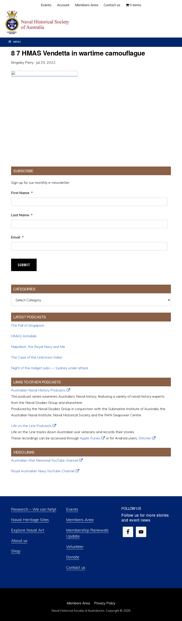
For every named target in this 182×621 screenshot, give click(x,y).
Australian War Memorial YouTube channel (44, 460)
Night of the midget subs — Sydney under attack (49, 368)
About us (19, 540)
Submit (24, 264)
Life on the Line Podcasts (31, 425)
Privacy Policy (104, 603)
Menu (17, 41)
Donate (72, 556)
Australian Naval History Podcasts (38, 390)
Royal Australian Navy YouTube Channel (43, 471)
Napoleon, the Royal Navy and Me (38, 346)
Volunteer (75, 546)
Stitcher (144, 438)
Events (72, 509)
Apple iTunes (90, 438)
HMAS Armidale (24, 336)
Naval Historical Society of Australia (37, 22)
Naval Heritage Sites (30, 519)
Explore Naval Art (27, 530)
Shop (15, 551)
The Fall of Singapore (27, 325)
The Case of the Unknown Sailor (36, 357)
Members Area (79, 519)
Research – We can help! (33, 509)
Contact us (75, 567)
